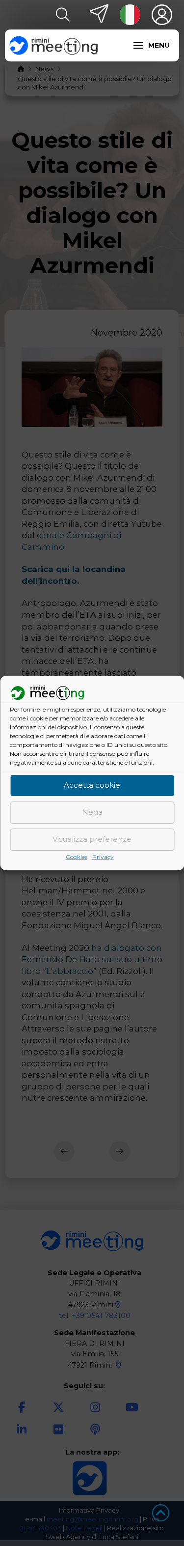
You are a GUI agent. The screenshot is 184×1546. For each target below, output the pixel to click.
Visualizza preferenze (92, 839)
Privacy (103, 856)
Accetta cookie (92, 785)
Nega (92, 812)
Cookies (76, 856)
